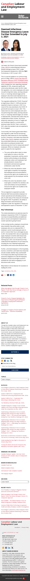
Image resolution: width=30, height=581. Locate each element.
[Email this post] (5, 275)
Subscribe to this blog (8, 363)
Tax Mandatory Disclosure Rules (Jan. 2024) (12, 403)
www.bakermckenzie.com (18, 570)
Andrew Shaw (6, 53)
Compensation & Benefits (12, 57)
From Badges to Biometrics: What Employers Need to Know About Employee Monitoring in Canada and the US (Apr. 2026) (14, 389)
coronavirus (7, 271)
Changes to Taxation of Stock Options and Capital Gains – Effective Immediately (13, 310)
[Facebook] (5, 361)
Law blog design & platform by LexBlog (14, 578)
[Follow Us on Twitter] (11, 361)
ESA (12, 271)
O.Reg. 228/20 (5, 67)
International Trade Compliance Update (11, 470)
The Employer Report (7, 473)
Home (2, 23)
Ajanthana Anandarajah (17, 53)
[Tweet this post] (8, 275)
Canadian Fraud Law (6, 465)
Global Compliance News (7, 468)
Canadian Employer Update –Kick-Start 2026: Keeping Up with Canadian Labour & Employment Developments (14, 455)
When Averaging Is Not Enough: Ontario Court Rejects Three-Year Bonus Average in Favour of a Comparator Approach (15, 290)
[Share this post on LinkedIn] (13, 275)
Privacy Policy (25, 527)
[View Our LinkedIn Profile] (8, 361)
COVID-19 (22, 57)
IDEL (15, 271)
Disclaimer (17, 527)
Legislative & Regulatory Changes (10, 58)
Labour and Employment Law (13, 7)
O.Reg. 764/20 (9, 139)
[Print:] (2, 275)
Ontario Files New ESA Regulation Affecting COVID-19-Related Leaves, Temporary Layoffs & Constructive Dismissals (14, 80)
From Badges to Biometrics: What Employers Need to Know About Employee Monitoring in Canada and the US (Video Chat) (14, 511)
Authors (9, 351)
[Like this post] (11, 275)
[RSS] (2, 361)
